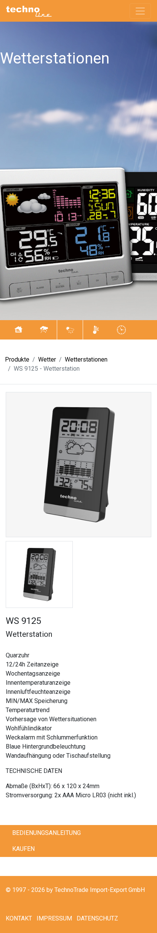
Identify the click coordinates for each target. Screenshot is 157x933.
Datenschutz (97, 918)
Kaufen (23, 848)
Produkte (17, 359)
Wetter (47, 359)
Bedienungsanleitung (46, 832)
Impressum (54, 918)
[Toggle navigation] (140, 11)
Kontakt (19, 918)
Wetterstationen (86, 359)
